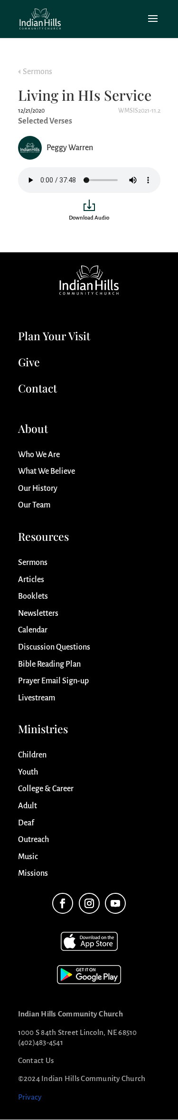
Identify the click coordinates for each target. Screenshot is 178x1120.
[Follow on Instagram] (89, 903)
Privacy (30, 1097)
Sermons (37, 71)
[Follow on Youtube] (115, 903)
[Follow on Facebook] (62, 903)
